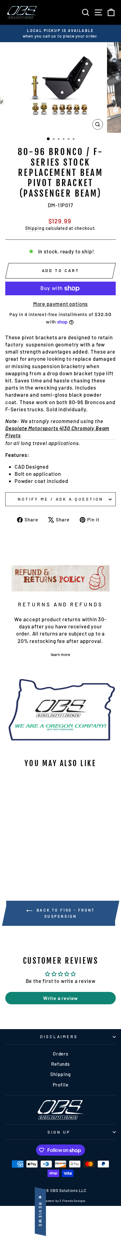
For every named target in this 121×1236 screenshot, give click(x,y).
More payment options (60, 304)
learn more (60, 654)
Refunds (60, 1064)
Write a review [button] (60, 998)
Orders (60, 1053)
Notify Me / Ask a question (60, 499)
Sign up (59, 1132)
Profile (61, 1084)
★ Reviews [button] (40, 1211)
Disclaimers (59, 1036)
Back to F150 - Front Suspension (65, 913)
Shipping (35, 228)
